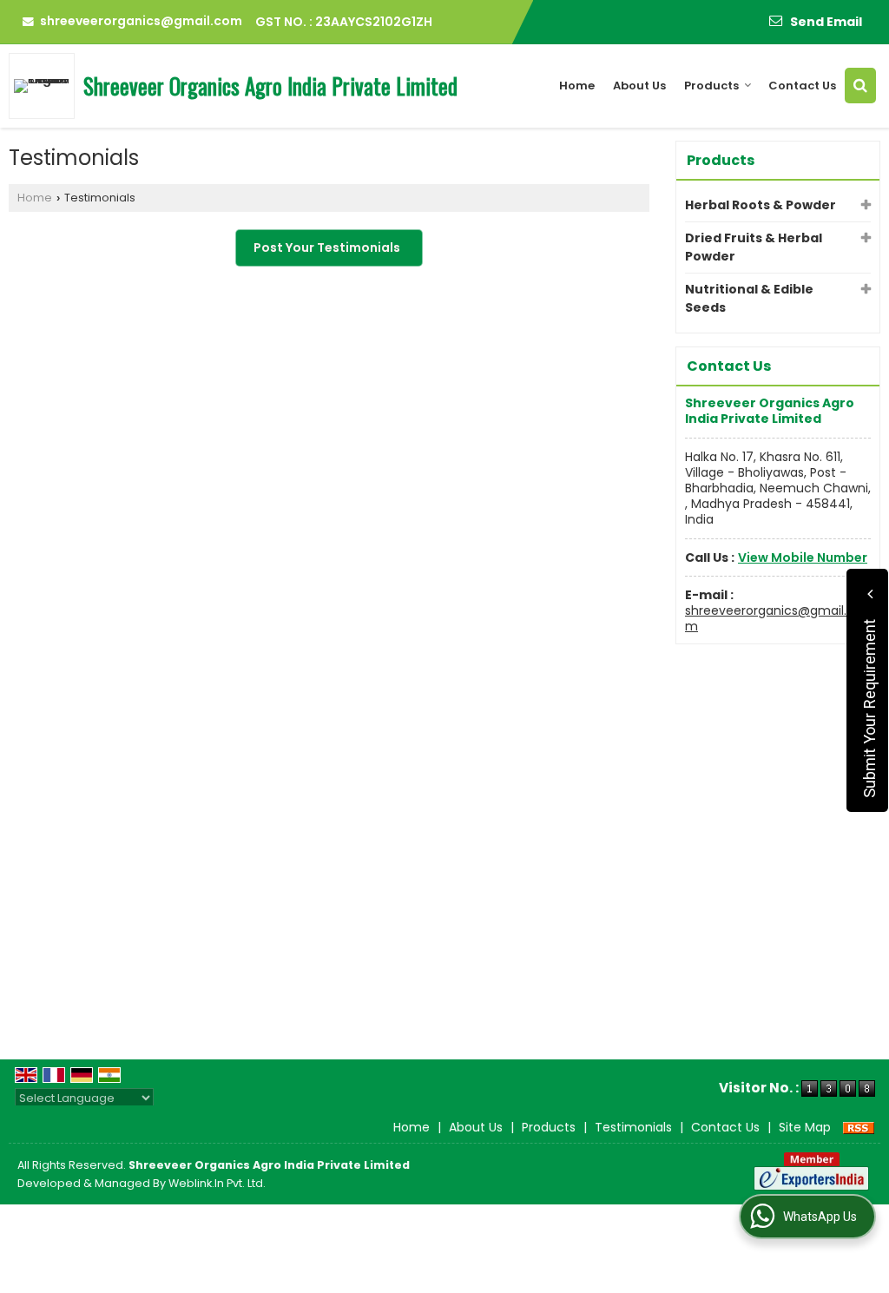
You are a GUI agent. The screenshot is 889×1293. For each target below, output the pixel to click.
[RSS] (858, 1127)
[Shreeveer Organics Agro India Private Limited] (46, 86)
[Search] (860, 85)
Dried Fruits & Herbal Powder (753, 247)
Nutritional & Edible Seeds (749, 298)
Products (711, 85)
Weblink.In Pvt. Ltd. (217, 1183)
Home (577, 85)
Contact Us (802, 85)
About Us (639, 85)
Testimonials (633, 1127)
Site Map (805, 1127)
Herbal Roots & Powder (760, 205)
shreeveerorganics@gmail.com (141, 21)
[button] (802, 557)
